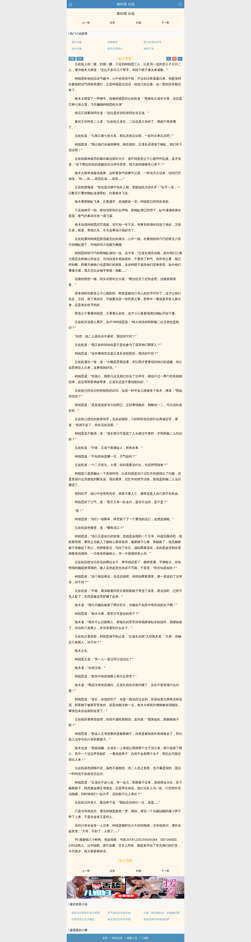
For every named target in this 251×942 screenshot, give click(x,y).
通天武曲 (76, 42)
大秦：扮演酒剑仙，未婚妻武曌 (162, 912)
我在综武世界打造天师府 (85, 912)
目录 (112, 22)
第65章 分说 (126, 4)
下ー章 (165, 22)
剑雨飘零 (112, 42)
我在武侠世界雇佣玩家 (156, 919)
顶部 (145, 938)
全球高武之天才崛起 (83, 919)
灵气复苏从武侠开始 (119, 912)
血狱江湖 (149, 48)
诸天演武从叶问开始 (119, 919)
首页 (105, 938)
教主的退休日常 (153, 42)
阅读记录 (117, 938)
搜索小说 (132, 938)
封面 (138, 22)
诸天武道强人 (115, 48)
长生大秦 (76, 48)
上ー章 (86, 22)
